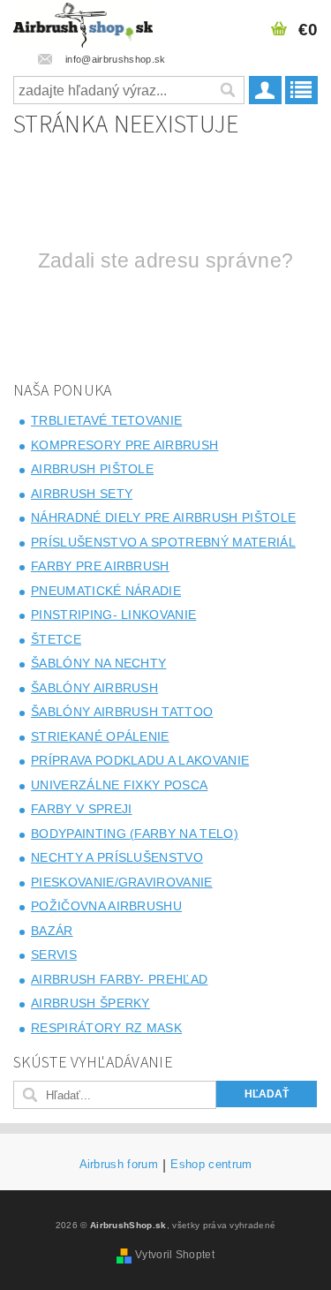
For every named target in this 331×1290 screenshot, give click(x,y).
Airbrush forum (118, 1164)
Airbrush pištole (92, 469)
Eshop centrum (211, 1164)
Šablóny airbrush (94, 688)
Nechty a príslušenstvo (117, 857)
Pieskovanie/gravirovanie (122, 882)
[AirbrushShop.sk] (83, 23)
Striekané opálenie (100, 736)
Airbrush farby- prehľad (119, 979)
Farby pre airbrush (100, 566)
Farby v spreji (81, 809)
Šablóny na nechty (98, 663)
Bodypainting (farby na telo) (134, 833)
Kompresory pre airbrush (124, 445)
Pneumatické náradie (106, 591)
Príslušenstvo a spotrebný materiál (163, 542)
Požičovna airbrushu (106, 906)
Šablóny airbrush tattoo (122, 712)
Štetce (56, 639)
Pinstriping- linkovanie (113, 614)
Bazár (52, 931)
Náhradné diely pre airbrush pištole (163, 517)
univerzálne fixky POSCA (119, 785)
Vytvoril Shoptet (174, 1255)
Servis (54, 954)
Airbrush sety (81, 494)
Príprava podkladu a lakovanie (140, 760)
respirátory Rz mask (106, 1028)
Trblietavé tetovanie (106, 420)
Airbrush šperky (90, 1003)
